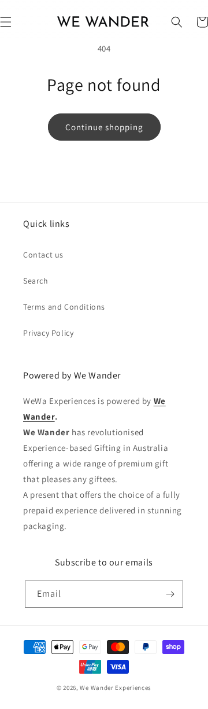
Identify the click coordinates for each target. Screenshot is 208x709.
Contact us (43, 254)
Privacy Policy (48, 333)
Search (36, 280)
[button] (177, 22)
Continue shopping (104, 127)
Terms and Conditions (64, 307)
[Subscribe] (170, 594)
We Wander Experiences (115, 688)
